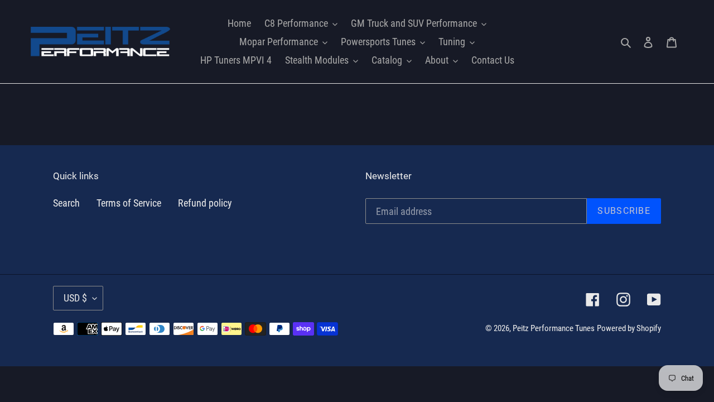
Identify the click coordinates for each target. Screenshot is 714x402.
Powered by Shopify (629, 328)
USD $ (75, 298)
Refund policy (205, 203)
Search (66, 203)
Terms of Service (129, 203)
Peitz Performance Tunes (554, 328)
